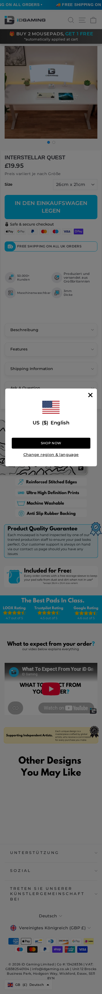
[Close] (90, 395)
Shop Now (51, 443)
